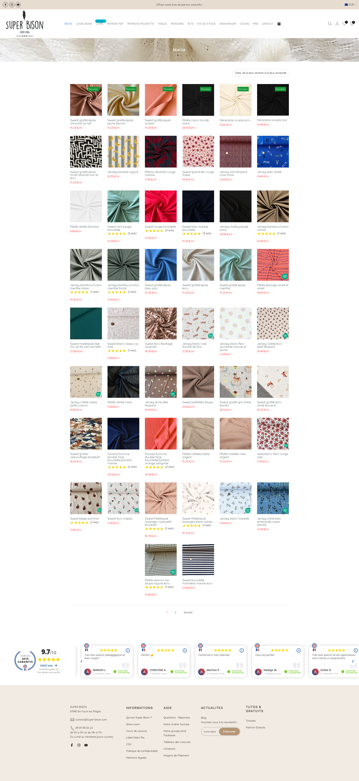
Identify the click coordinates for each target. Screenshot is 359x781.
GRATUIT (268, 23)
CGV (128, 744)
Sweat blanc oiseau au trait (123, 345)
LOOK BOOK (84, 23)
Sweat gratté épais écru (195, 286)
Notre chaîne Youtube (176, 724)
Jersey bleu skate (269, 172)
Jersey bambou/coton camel (273, 228)
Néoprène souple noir (272, 120)
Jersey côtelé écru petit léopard (269, 345)
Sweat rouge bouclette (160, 226)
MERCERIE (177, 23)
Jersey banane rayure (123, 172)
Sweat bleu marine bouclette (195, 228)
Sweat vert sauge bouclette (119, 228)
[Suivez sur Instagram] (11, 4)
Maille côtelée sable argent (196, 455)
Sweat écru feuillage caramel (159, 345)
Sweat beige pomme (84, 518)
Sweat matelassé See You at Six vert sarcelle (85, 345)
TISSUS (162, 23)
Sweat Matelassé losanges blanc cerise (197, 520)
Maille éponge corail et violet (272, 286)
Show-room (133, 724)
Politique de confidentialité (142, 751)
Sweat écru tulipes (120, 518)
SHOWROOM (228, 23)
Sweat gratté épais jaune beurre (120, 121)
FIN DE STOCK (206, 23)
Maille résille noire (120, 402)
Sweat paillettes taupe (197, 402)
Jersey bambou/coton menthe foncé (123, 286)
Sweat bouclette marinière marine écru (197, 581)
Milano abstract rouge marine (160, 173)
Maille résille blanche (84, 226)
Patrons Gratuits (255, 727)
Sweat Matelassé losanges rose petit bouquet (158, 521)
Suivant (188, 612)
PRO (256, 23)
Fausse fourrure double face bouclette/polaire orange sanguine (157, 458)
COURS (244, 23)
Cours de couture (136, 731)
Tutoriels (251, 720)
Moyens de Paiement (176, 755)
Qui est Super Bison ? (139, 717)
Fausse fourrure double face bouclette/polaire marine (120, 458)
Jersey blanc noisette (234, 518)
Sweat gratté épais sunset (158, 121)
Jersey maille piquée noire (234, 228)
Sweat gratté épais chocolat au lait (83, 121)
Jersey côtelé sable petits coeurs (83, 403)
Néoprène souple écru (235, 120)
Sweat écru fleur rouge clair (272, 455)
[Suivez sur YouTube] (18, 4)
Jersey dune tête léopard (156, 403)
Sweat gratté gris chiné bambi (235, 403)
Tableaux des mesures (177, 742)
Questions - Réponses (177, 717)
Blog (203, 717)
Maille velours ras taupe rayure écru (157, 581)
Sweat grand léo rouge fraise (198, 173)
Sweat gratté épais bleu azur (158, 286)
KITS (191, 23)
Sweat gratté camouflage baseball (85, 455)
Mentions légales (136, 757)
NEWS (68, 23)
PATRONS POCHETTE (140, 23)
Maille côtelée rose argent (233, 455)
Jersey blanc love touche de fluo (194, 345)
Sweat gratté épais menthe (233, 286)
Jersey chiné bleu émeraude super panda (269, 521)
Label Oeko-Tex (135, 737)
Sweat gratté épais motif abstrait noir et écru (84, 175)
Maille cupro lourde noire (195, 121)
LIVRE (100, 23)
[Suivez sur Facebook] (5, 4)
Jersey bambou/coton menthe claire (86, 286)
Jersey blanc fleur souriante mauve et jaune (233, 347)
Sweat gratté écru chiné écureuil (269, 403)
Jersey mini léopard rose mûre (233, 173)
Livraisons (169, 748)
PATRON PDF (115, 23)
